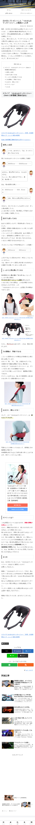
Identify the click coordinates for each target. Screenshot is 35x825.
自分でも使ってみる (11, 74)
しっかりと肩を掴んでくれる (14, 77)
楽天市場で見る (17, 505)
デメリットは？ (10, 84)
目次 (15, 64)
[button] (23, 656)
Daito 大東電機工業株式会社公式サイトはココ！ (16, 139)
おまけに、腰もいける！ (12, 82)
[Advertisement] (17, 773)
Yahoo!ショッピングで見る (17, 509)
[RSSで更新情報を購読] (26, 664)
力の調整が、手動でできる (13, 79)
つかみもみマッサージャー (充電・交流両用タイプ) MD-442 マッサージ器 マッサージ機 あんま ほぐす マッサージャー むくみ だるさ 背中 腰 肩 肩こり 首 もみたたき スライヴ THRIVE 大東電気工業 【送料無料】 (17, 493)
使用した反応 (10, 72)
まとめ (8, 87)
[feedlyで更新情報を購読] (9, 664)
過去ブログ (5, 643)
